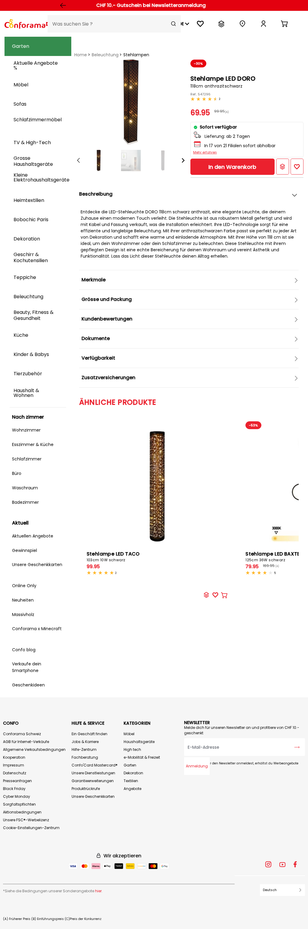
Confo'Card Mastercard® (95, 765)
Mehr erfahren (205, 152)
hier (98, 890)
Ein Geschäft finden (89, 733)
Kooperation (14, 757)
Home (80, 55)
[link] (263, 23)
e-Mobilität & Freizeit (142, 757)
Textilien (131, 780)
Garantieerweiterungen (93, 780)
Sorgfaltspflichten (19, 804)
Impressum (13, 765)
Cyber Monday (16, 796)
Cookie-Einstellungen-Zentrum (31, 827)
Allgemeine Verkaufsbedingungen (34, 749)
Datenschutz (14, 773)
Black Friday (14, 788)
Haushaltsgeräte (139, 741)
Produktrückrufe (86, 788)
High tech (132, 749)
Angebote (132, 788)
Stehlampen (136, 55)
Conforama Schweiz (22, 733)
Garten (130, 765)
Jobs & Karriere (85, 741)
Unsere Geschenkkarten (93, 796)
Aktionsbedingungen (22, 812)
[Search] (173, 24)
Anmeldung (197, 766)
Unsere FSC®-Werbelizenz (26, 819)
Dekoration (133, 773)
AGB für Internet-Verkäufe (26, 741)
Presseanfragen (17, 780)
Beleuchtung (105, 55)
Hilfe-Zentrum (84, 749)
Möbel (129, 733)
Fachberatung (85, 757)
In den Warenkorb (232, 167)
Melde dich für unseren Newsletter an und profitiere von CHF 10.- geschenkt (241, 730)
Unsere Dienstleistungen (93, 773)
